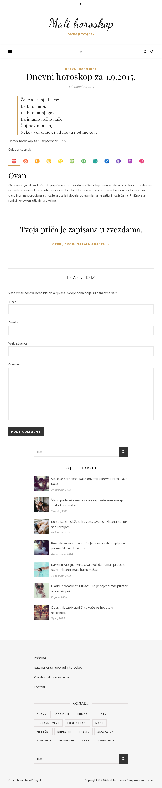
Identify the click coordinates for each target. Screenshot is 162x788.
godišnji (62, 714)
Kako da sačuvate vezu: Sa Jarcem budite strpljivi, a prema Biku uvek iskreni (88, 545)
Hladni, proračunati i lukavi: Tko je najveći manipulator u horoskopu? (89, 588)
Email (13, 322)
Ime (12, 301)
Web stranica (17, 343)
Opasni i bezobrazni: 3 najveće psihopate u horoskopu (82, 610)
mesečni (43, 731)
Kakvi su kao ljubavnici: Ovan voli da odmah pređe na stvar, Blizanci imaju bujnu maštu (88, 567)
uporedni (66, 740)
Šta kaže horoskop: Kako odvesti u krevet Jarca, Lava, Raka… (89, 481)
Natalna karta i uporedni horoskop (58, 667)
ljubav (101, 714)
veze (85, 740)
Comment (15, 364)
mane (99, 723)
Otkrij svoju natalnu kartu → (81, 244)
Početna (40, 658)
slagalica (105, 731)
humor (82, 714)
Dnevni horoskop (81, 69)
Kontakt (39, 687)
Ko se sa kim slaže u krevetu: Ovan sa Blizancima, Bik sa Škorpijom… (89, 524)
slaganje (44, 740)
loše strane (78, 723)
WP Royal (35, 780)
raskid (84, 731)
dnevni (42, 714)
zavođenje (105, 740)
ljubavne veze (48, 723)
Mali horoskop (81, 23)
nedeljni (64, 731)
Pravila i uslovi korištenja (51, 677)
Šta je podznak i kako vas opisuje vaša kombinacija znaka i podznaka (87, 502)
